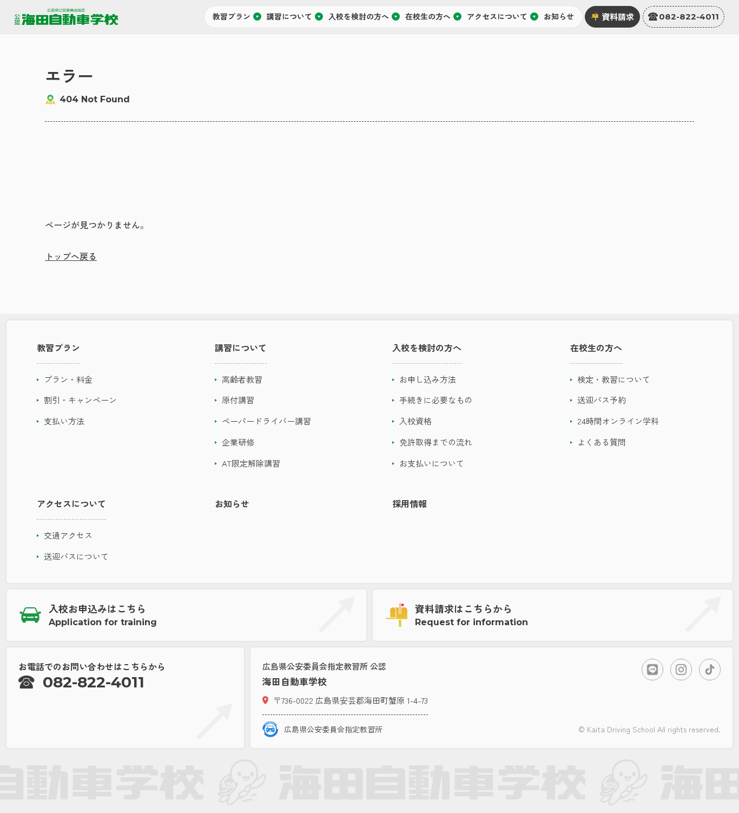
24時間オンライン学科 (618, 421)
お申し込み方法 (427, 379)
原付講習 (238, 399)
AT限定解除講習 (251, 463)
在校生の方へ (428, 16)
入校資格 (415, 421)
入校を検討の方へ (358, 16)
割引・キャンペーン (80, 399)
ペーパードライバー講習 (266, 421)
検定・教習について (613, 379)
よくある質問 (601, 442)
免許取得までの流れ (435, 442)
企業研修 (238, 442)
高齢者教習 (242, 379)
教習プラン (231, 16)
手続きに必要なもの (435, 399)
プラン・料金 (68, 379)
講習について (289, 16)
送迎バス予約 (601, 399)
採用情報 (409, 503)
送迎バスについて (76, 556)
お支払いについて (431, 463)
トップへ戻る (71, 256)
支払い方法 (64, 421)
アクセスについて (497, 16)
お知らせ (559, 16)
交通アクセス (68, 535)
